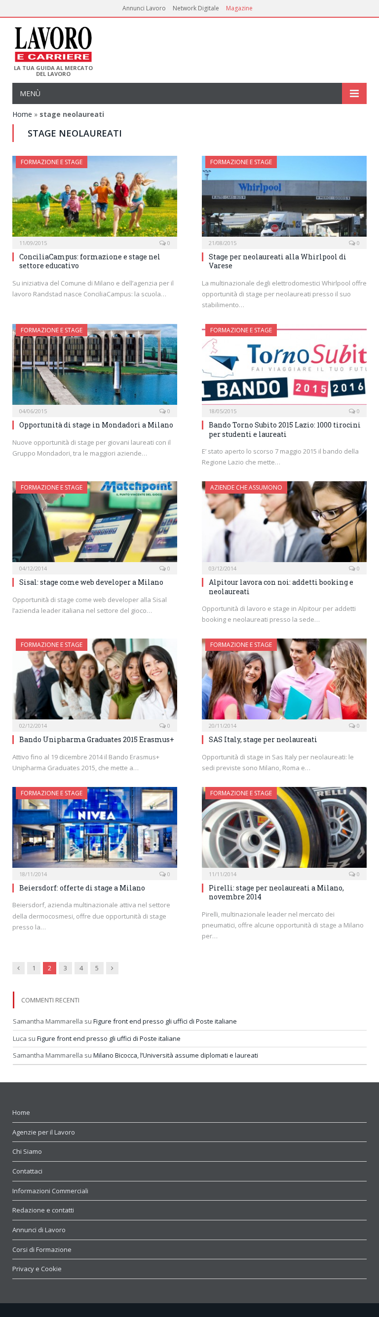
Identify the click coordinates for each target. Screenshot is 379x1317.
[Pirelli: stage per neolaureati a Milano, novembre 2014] (284, 830)
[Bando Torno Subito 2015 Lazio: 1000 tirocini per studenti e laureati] (284, 367)
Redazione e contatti (43, 1210)
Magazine (239, 8)
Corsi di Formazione (42, 1249)
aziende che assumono (246, 487)
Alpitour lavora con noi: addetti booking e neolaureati (281, 586)
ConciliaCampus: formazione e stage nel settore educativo (89, 261)
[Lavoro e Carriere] (52, 41)
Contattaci (27, 1171)
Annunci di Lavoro (39, 1229)
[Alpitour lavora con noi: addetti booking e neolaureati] (284, 524)
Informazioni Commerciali (50, 1190)
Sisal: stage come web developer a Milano (91, 582)
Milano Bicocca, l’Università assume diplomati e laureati (175, 1055)
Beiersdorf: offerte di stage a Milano (82, 887)
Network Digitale (196, 8)
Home (22, 114)
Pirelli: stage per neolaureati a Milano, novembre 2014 (276, 892)
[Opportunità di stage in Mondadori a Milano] (94, 367)
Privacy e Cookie (37, 1268)
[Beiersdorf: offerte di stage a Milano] (94, 830)
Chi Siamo (27, 1151)
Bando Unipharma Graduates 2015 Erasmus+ (96, 739)
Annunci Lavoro (144, 8)
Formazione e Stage (51, 162)
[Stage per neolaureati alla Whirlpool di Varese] (284, 199)
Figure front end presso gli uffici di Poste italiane (165, 1021)
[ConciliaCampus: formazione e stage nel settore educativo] (94, 199)
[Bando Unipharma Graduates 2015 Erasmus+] (94, 682)
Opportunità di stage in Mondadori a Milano (96, 424)
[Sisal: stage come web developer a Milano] (94, 524)
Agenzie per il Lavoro (43, 1132)
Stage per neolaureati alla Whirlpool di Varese (277, 261)
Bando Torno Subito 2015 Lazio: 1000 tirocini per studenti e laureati (285, 429)
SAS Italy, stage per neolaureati (263, 739)
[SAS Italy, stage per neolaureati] (284, 682)
